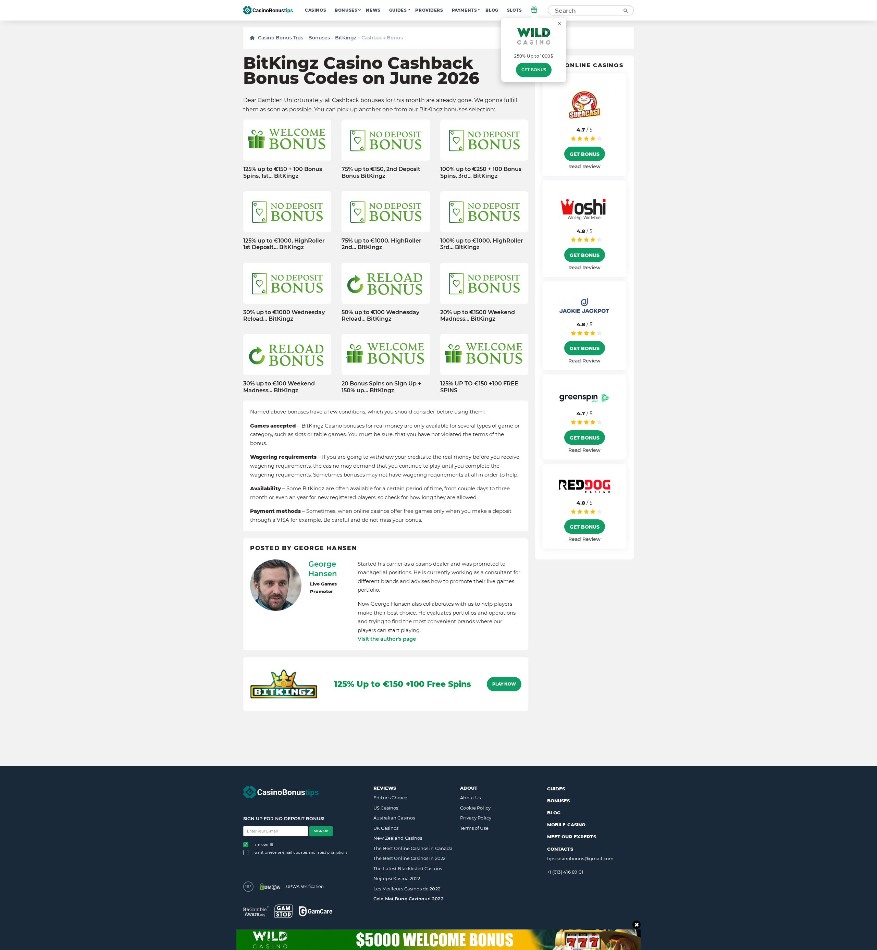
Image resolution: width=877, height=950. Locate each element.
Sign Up (321, 831)
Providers (429, 10)
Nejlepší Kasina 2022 (396, 878)
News (373, 10)
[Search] (625, 10)
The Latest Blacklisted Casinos (407, 868)
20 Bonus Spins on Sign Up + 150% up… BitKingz (381, 386)
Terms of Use (474, 828)
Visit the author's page (387, 639)
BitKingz (345, 38)
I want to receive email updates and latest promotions (299, 852)
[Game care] (315, 911)
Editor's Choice (390, 797)
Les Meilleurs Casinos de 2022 (406, 888)
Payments (464, 10)
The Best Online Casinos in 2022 (409, 858)
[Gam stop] (283, 911)
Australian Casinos (394, 818)
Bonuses (346, 10)
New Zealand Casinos (397, 838)
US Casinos (385, 808)
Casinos (315, 10)
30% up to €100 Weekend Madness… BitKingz (279, 386)
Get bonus (533, 69)
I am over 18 (262, 844)
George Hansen (322, 568)
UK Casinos (385, 828)
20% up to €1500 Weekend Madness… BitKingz (477, 315)
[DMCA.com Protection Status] (269, 886)
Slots (514, 10)
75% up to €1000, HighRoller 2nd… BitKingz (381, 243)
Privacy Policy (475, 818)
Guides (398, 10)
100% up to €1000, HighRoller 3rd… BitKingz (481, 243)
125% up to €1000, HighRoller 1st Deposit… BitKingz (284, 243)
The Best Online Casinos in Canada (413, 848)
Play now (504, 684)
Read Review (584, 166)
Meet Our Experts (571, 836)
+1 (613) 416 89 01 (565, 872)
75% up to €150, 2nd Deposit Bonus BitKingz (381, 172)
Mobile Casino (566, 824)
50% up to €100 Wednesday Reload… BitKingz (380, 315)
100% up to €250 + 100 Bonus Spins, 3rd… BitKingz (480, 172)
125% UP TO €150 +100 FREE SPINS (479, 386)
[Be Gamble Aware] (256, 911)
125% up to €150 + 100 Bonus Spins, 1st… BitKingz (282, 172)
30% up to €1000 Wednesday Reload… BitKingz (284, 315)
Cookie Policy (475, 808)
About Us (470, 797)
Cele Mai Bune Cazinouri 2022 (408, 898)
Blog (491, 10)
